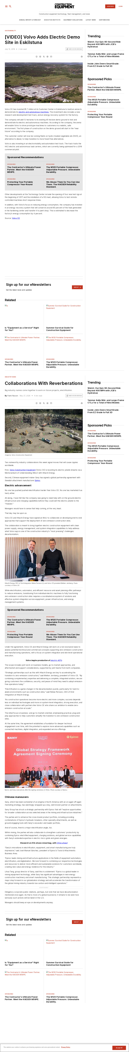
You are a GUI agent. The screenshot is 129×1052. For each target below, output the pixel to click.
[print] (82, 57)
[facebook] (37, 57)
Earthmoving (104, 20)
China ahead (62, 843)
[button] (6, 6)
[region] (64, 1048)
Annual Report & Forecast (30, 20)
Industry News (10, 377)
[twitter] (44, 57)
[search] (10, 6)
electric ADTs (56, 660)
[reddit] (47, 57)
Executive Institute (52, 20)
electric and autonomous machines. (34, 112)
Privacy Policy (65, 1047)
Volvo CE (16, 218)
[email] (51, 57)
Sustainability (10, 30)
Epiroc (37, 480)
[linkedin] (40, 57)
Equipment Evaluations (73, 20)
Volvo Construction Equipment (23, 470)
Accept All (119, 1048)
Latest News (91, 20)
